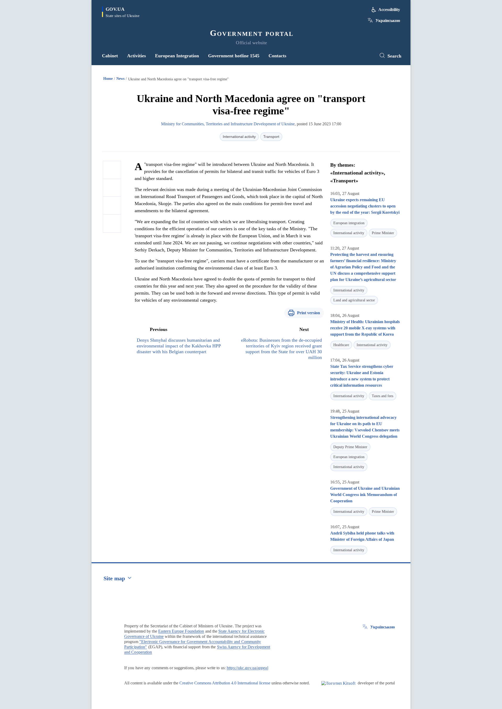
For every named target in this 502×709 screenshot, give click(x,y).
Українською (387, 20)
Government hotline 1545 (233, 55)
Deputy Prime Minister (350, 447)
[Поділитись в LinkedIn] (112, 223)
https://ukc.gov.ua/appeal (247, 668)
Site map (114, 578)
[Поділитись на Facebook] (112, 170)
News (120, 79)
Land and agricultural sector (354, 300)
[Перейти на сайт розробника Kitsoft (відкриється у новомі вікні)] (338, 687)
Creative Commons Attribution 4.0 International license (224, 683)
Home (108, 79)
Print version (308, 313)
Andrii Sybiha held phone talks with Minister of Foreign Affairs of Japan (362, 536)
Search (394, 56)
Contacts (277, 55)
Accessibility (389, 9)
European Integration (177, 55)
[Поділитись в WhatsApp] (112, 206)
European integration (348, 223)
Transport (271, 136)
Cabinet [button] (110, 55)
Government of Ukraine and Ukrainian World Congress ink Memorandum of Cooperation (365, 494)
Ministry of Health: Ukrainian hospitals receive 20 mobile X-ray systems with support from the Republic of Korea (365, 327)
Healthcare (341, 345)
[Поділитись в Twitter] (112, 188)
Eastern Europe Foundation (181, 631)
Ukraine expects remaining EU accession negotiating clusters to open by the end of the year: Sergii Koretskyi (365, 206)
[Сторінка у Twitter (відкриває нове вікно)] (367, 56)
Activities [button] (136, 55)
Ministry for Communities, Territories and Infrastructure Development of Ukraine (228, 124)
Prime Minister (383, 233)
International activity (239, 136)
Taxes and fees (382, 396)
